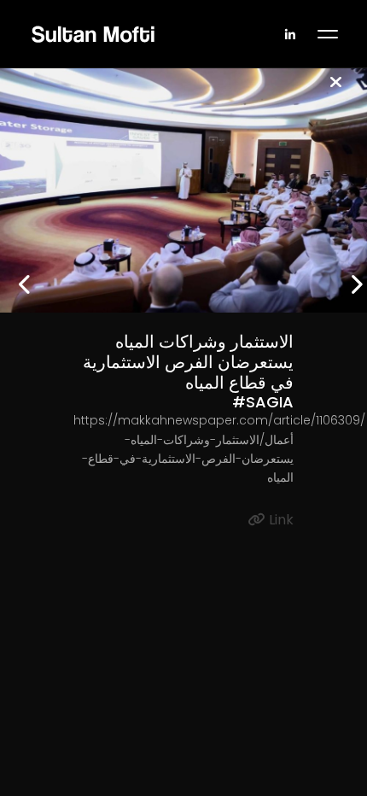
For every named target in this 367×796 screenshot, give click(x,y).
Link (279, 520)
